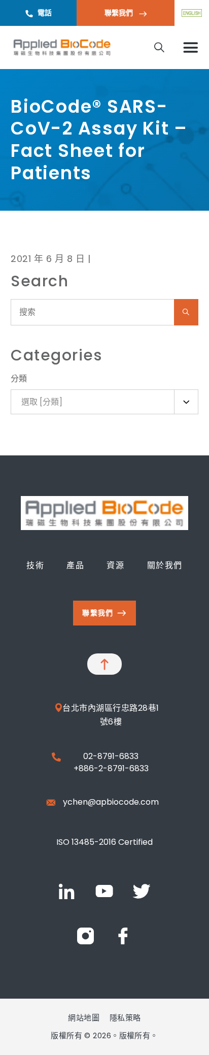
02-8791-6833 (110, 756)
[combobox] (104, 401)
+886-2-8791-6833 (111, 768)
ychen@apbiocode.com (111, 802)
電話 (45, 13)
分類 (19, 378)
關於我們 (165, 565)
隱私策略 (125, 1017)
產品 (75, 565)
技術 (35, 565)
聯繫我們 (119, 13)
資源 (115, 565)
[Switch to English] (192, 13)
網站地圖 (83, 1017)
